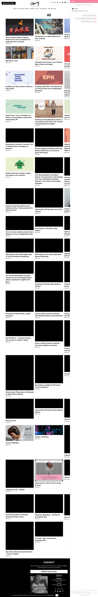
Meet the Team (52, 8)
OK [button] (56, 595)
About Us (15, 8)
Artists (27, 8)
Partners (32, 8)
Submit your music (8, 3)
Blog (37, 8)
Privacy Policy (50, 595)
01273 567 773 (59, 576)
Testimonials (43, 8)
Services (21, 8)
